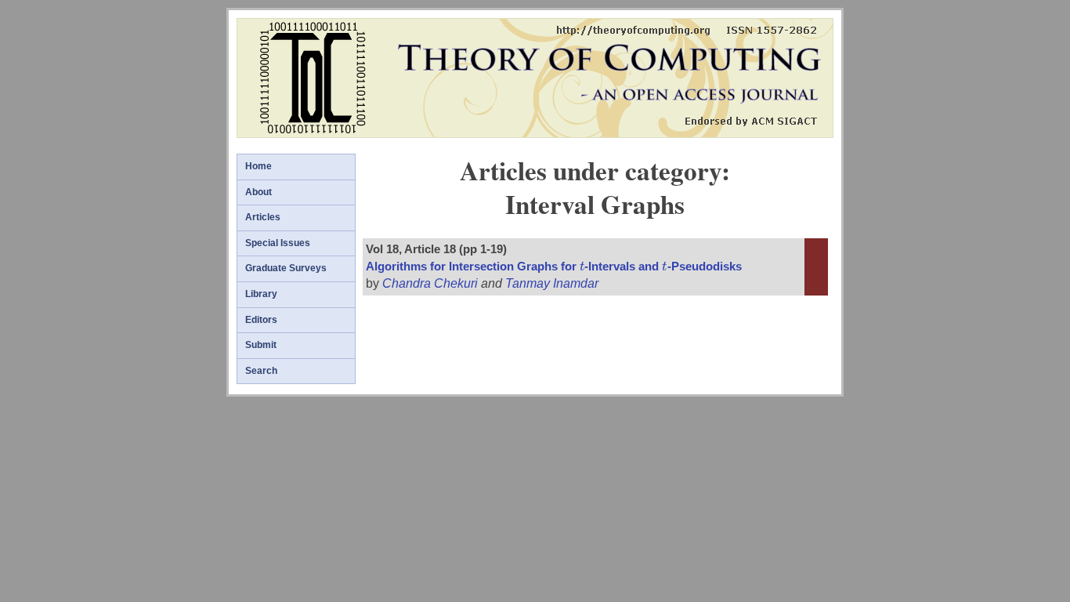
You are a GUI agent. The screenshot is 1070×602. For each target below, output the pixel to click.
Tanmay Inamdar (551, 283)
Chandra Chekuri (430, 283)
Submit (261, 345)
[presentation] (582, 266)
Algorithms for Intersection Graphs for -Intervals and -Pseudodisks (554, 266)
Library (261, 294)
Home (258, 166)
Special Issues (277, 243)
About (258, 192)
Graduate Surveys (286, 268)
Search (261, 370)
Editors (261, 320)
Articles (262, 217)
